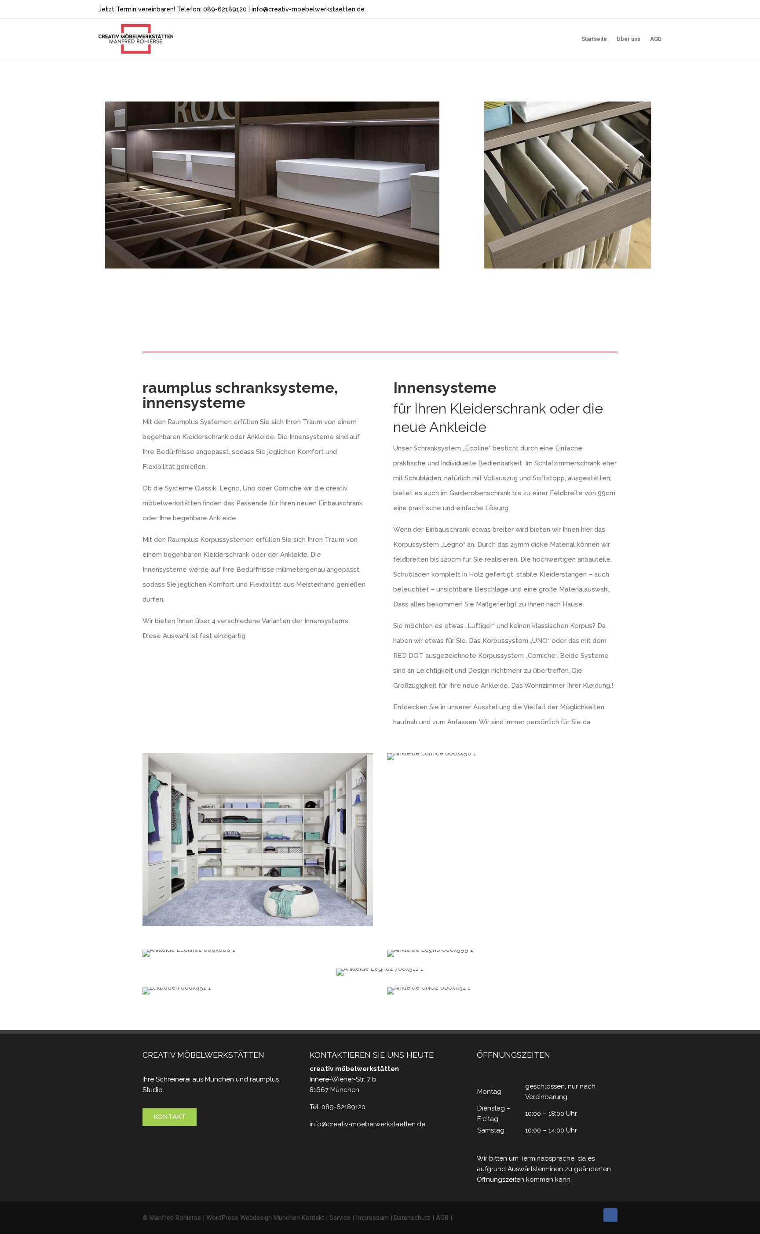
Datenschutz (412, 1218)
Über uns (628, 39)
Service (340, 1218)
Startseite (594, 39)
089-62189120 (225, 9)
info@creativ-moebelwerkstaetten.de (308, 9)
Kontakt (169, 1117)
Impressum (372, 1218)
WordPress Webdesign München (253, 1218)
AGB (655, 39)
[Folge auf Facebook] (610, 1215)
